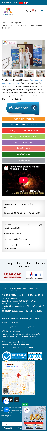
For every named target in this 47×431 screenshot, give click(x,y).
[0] (30, 11)
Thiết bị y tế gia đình (23, 142)
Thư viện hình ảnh (23, 154)
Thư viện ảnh (16, 23)
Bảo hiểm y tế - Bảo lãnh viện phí (23, 125)
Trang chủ (8, 428)
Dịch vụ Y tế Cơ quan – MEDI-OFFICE (23, 131)
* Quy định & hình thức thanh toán (15, 345)
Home (4, 23)
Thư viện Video (23, 160)
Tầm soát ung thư (23, 148)
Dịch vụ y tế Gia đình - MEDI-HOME (23, 137)
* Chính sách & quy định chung (14, 342)
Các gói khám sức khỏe (23, 119)
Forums (20, 428)
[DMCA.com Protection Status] (34, 356)
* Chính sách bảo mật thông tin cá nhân (17, 347)
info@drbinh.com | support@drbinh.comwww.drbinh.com (20, 329)
